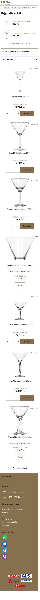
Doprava (5, 525)
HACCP (5, 516)
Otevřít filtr (9, 59)
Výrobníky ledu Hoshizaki (12, 509)
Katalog (5, 512)
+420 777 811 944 (15, 497)
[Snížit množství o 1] (7, 113)
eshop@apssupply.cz (16, 492)
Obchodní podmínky (10, 522)
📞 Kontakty (7, 519)
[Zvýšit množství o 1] (18, 113)
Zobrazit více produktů (19, 43)
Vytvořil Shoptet (20, 593)
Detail (20, 285)
